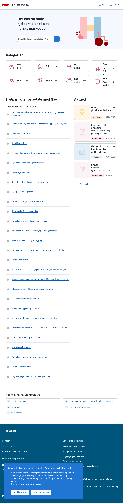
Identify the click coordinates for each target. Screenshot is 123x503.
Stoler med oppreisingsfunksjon (26, 308)
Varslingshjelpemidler (21, 366)
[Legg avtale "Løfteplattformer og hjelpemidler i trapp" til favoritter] (8, 221)
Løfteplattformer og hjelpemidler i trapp (29, 220)
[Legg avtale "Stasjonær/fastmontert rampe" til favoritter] (8, 299)
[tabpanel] (38, 245)
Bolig (48, 66)
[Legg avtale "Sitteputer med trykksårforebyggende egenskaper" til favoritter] (8, 289)
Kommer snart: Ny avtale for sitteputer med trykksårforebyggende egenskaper (101, 129)
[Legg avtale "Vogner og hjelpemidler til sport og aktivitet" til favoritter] (8, 376)
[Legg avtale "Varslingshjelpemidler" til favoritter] (8, 367)
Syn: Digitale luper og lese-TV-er (26, 337)
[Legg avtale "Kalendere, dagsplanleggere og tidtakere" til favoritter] (8, 182)
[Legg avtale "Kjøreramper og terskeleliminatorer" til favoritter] (8, 202)
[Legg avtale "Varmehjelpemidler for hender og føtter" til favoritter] (8, 357)
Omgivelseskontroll (20, 259)
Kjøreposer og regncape (22, 191)
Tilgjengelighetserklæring (74, 456)
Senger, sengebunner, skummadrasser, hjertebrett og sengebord (40, 279)
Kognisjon (77, 80)
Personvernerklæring (72, 461)
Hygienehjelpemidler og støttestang (28, 162)
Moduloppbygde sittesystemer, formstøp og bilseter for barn (39, 250)
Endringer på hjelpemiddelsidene (101, 109)
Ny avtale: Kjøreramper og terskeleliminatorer (101, 167)
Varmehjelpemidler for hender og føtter (29, 356)
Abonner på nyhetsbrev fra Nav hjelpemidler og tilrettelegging (90, 486)
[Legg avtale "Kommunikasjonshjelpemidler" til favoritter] (8, 211)
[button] (83, 184)
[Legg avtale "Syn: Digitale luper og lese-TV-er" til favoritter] (8, 338)
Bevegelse (20, 66)
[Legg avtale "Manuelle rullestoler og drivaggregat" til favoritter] (8, 240)
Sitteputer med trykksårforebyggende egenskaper (34, 288)
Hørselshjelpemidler (20, 172)
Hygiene (77, 66)
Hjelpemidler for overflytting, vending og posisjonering (36, 152)
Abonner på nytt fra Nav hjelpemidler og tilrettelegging (99, 149)
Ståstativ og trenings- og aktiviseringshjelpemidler (34, 318)
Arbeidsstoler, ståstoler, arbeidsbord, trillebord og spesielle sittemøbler (38, 114)
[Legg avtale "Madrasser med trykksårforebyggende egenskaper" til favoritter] (8, 231)
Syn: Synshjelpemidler (21, 347)
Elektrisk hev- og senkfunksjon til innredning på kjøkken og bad (39, 123)
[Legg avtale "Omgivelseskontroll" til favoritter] (8, 260)
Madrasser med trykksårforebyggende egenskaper (34, 230)
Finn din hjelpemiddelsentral (14, 451)
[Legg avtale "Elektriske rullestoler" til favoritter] (8, 134)
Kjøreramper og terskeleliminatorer (27, 201)
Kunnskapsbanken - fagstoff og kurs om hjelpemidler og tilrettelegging (87, 480)
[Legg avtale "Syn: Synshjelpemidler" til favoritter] (8, 347)
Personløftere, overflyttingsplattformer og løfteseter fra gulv (39, 269)
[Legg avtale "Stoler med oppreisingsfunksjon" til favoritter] (8, 308)
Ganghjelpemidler (19, 143)
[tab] (15, 106)
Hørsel (49, 80)
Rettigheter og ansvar (72, 451)
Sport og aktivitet (105, 69)
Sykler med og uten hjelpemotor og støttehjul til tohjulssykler (39, 327)
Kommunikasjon (106, 82)
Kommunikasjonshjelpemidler (25, 211)
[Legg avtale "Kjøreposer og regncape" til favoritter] (8, 192)
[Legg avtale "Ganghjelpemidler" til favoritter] (8, 143)
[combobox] (35, 39)
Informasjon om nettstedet (75, 446)
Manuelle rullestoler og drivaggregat (28, 240)
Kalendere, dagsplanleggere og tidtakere (30, 182)
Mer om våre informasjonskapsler (26, 484)
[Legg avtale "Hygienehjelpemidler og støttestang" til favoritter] (8, 163)
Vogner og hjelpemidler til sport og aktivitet (31, 376)
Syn (19, 80)
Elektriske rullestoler (21, 133)
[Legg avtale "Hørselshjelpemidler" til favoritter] (8, 172)
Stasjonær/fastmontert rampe (25, 298)
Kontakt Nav (7, 446)
